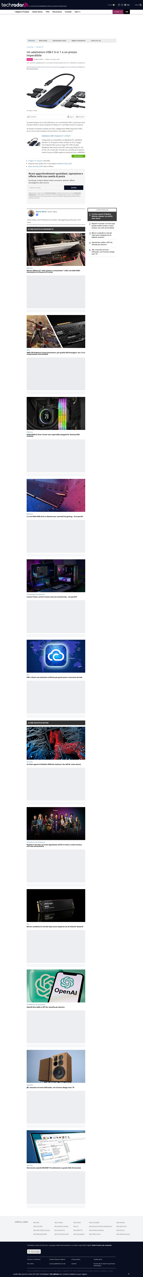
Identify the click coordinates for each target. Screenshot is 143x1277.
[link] (33, 142)
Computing (30, 47)
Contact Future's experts (57, 1259)
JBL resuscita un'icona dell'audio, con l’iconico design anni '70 (103, 252)
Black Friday (43, 41)
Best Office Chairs (95, 1234)
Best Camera (121, 1222)
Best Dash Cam (121, 1226)
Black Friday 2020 (65, 164)
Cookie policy (98, 1259)
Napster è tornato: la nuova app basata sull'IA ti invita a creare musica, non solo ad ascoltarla (103, 226)
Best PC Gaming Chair (62, 1234)
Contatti (68, 12)
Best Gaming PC (60, 1230)
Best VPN (36, 1222)
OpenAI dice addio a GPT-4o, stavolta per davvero (102, 243)
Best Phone (77, 1222)
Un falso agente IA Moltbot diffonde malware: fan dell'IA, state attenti (102, 216)
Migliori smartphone (78, 41)
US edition (54, 1274)
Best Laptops (59, 1222)
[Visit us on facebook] (119, 5)
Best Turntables (94, 1222)
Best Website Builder (40, 1234)
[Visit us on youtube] (125, 5)
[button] (138, 5)
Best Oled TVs (77, 1230)
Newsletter (81, 117)
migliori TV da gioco (36, 161)
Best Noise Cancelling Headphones (100, 1226)
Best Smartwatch (78, 1234)
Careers (74, 1264)
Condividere (33, 117)
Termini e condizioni (33, 1259)
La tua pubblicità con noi (57, 1264)
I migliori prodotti (22, 12)
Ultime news (37, 12)
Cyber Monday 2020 (35, 166)
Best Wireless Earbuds (96, 1230)
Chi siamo (30, 1264)
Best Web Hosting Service (41, 1230)
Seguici (72, 117)
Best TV (75, 1226)
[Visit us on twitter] (122, 5)
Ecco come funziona (32, 69)
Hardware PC (39, 47)
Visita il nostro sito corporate (101, 1245)
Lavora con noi (96, 41)
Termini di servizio (50, 193)
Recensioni (57, 12)
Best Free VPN (37, 1226)
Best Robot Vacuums (123, 1234)
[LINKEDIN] (37, 214)
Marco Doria (39, 59)
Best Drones (120, 1230)
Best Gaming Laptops (61, 1226)
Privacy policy (76, 1259)
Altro (77, 12)
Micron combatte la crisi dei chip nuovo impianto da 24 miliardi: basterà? (102, 235)
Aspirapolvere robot (59, 41)
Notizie (29, 59)
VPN (47, 12)
